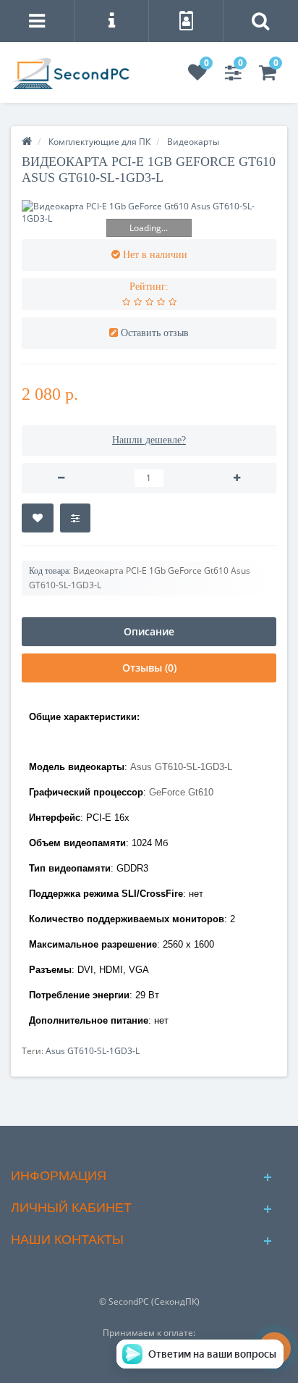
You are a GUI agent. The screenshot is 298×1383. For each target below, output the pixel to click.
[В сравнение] (75, 518)
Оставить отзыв (155, 332)
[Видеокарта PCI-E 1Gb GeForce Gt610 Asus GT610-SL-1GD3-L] (149, 212)
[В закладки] (38, 518)
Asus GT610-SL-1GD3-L (93, 1051)
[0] (197, 76)
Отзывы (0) (149, 667)
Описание (149, 631)
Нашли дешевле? (149, 440)
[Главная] (27, 141)
